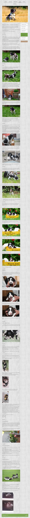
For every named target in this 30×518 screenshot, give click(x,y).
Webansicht (26, 515)
